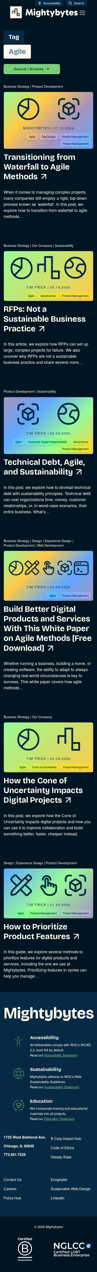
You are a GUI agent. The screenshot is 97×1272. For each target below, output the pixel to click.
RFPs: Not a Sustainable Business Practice (45, 318)
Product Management (75, 136)
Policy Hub (12, 1198)
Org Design (49, 136)
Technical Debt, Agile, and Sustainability (44, 467)
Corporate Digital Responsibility (47, 442)
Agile (32, 136)
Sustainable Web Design (71, 1188)
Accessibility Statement (60, 1055)
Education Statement (59, 1118)
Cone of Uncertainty (44, 767)
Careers (10, 1188)
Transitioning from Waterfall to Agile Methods (39, 166)
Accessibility (51, 3)
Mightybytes (36, 128)
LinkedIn (58, 1198)
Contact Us (12, 1179)
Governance (48, 296)
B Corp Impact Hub (66, 1138)
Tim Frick (36, 287)
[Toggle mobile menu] (82, 13)
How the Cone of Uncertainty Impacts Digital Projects (43, 790)
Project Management (75, 143)
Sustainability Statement (61, 1086)
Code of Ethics (62, 1147)
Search (79, 3)
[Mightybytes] (44, 12)
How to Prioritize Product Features (37, 931)
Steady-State (61, 1157)
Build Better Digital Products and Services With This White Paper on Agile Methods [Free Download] (48, 628)
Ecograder (59, 1179)
